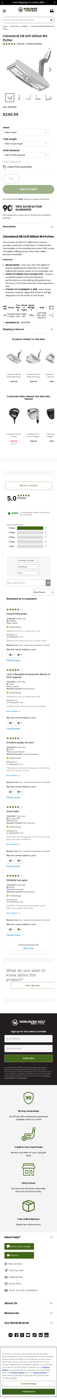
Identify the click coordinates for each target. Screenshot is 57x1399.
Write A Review (28, 485)
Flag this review (13, 660)
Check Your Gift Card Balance (23, 1290)
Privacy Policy (22, 1078)
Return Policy (15, 1283)
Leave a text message (21, 1246)
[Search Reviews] (48, 583)
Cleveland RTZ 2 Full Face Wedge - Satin (33, 435)
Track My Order (16, 1270)
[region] (28, 1372)
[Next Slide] (54, 2)
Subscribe (28, 1058)
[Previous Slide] (2, 2)
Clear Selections (12, 161)
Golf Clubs (14, 26)
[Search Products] (52, 20)
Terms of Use (39, 1372)
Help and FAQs (15, 1263)
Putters (25, 26)
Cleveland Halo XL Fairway (14, 435)
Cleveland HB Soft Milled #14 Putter (33, 375)
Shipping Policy (16, 1277)
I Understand (28, 1391)
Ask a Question (33, 985)
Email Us (14, 1255)
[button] (25, 132)
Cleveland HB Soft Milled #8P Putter (14, 375)
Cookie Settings (28, 1383)
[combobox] (28, 20)
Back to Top (28, 948)
